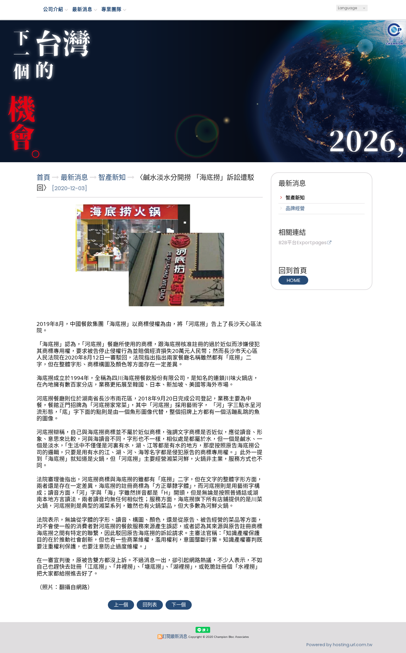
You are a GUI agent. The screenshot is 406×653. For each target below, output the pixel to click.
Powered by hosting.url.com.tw (339, 645)
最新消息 (75, 177)
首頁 (43, 177)
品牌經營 (295, 208)
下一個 (178, 604)
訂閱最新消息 (174, 636)
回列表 (150, 604)
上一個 (121, 604)
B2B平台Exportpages (302, 243)
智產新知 (295, 197)
